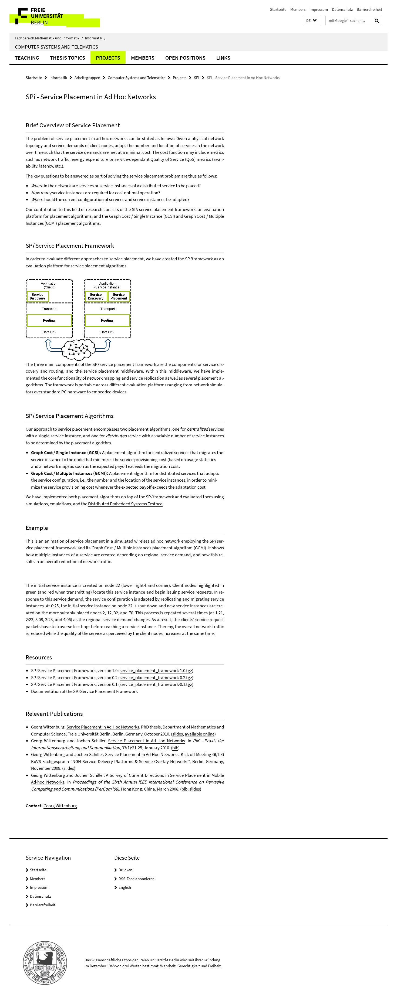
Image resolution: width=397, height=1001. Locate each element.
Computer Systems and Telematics (56, 46)
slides (177, 734)
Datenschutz (342, 9)
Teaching (27, 57)
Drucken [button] (125, 869)
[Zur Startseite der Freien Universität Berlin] (54, 16)
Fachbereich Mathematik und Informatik (49, 38)
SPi (196, 77)
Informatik (95, 38)
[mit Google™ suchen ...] (377, 20)
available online (199, 734)
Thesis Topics (67, 57)
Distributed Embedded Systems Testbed (125, 504)
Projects (108, 57)
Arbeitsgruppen (87, 77)
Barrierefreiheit (369, 9)
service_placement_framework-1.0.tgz (156, 670)
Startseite (278, 9)
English (125, 887)
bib (175, 748)
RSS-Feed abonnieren (136, 878)
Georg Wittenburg (60, 806)
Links (223, 57)
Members (297, 9)
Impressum (318, 9)
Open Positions (185, 57)
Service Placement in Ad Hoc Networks (102, 727)
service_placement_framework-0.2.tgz (156, 677)
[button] (311, 21)
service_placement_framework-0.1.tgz (156, 684)
